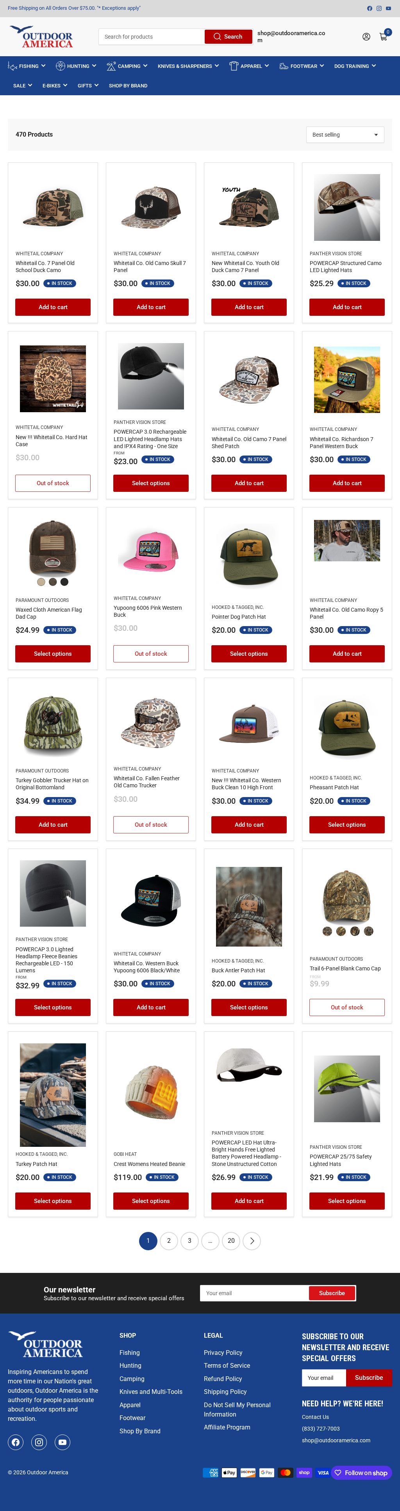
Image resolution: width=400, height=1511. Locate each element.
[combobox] (176, 36)
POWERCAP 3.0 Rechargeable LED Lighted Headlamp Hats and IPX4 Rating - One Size (150, 439)
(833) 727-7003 (321, 1429)
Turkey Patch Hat (36, 1164)
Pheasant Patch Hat (334, 787)
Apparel (130, 1405)
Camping (132, 1379)
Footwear (132, 1418)
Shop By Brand (140, 1431)
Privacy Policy (223, 1352)
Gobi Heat (125, 1154)
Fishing (130, 1352)
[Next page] (251, 1241)
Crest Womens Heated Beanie (149, 1164)
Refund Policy (223, 1379)
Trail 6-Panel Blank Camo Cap (345, 968)
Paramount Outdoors (42, 600)
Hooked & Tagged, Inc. (238, 607)
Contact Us (315, 1417)
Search (233, 36)
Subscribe (332, 1293)
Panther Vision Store (336, 253)
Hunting (130, 1365)
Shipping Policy (225, 1391)
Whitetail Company (39, 253)
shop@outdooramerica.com (336, 1440)
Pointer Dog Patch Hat (239, 617)
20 (231, 1240)
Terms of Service (227, 1365)
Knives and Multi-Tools (151, 1391)
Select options (151, 483)
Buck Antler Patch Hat (238, 970)
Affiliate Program (227, 1427)
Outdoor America (47, 1472)
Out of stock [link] (53, 483)
